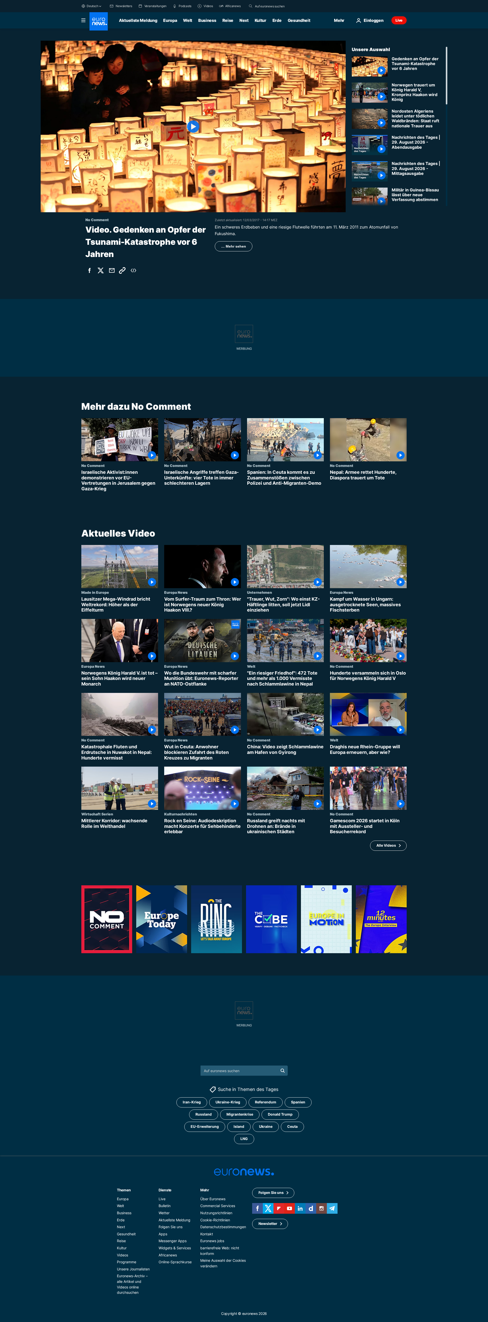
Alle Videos (386, 845)
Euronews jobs (212, 1241)
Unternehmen (259, 592)
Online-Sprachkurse (175, 1262)
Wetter (164, 1213)
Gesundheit (299, 20)
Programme (126, 1262)
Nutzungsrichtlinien (216, 1213)
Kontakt (206, 1234)
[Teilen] (112, 270)
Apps (163, 1234)
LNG (244, 1138)
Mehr (204, 1190)
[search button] (251, 6)
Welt (187, 20)
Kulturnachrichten (180, 814)
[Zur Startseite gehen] (98, 21)
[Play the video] (193, 126)
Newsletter (267, 1223)
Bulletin (165, 1206)
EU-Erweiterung (205, 1126)
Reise (227, 20)
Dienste (165, 1190)
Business (207, 20)
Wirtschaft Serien (97, 814)
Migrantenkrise (239, 1114)
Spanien (298, 1102)
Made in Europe (95, 592)
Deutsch (92, 6)
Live (399, 20)
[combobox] (276, 6)
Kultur (260, 20)
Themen (124, 1190)
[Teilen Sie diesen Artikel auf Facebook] (89, 270)
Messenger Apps (173, 1241)
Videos (122, 1255)
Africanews (168, 1255)
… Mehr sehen (233, 246)
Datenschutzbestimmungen (223, 1227)
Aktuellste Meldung (138, 20)
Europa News (176, 592)
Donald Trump (280, 1114)
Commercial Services (217, 1206)
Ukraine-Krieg (228, 1102)
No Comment (93, 465)
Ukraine (265, 1126)
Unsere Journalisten (133, 1269)
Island (239, 1126)
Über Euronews (212, 1199)
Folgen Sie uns (170, 1227)
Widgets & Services (175, 1248)
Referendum (265, 1102)
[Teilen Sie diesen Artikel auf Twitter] (101, 270)
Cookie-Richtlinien (215, 1220)
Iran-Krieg (192, 1102)
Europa (170, 20)
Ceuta (292, 1126)
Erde (277, 20)
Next (244, 20)
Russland (203, 1114)
